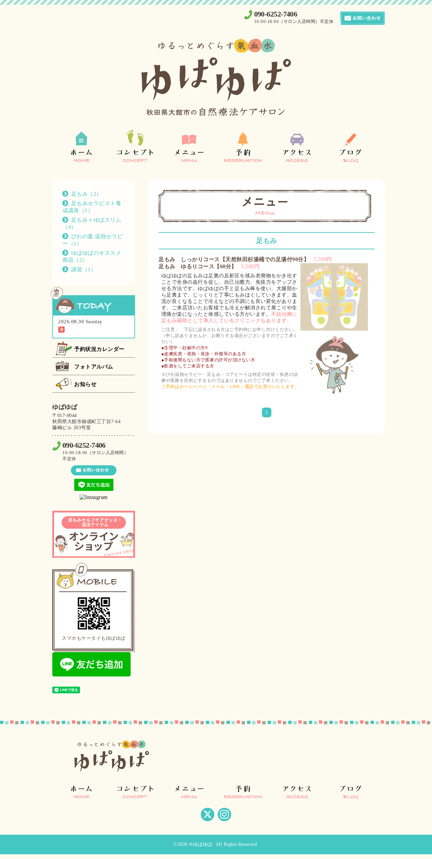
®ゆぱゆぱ (201, 844)
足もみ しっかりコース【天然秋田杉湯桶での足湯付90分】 (234, 259)
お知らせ (85, 384)
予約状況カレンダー (99, 349)
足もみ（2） (86, 194)
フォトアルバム (93, 366)
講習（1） (84, 269)
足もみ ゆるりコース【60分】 (198, 266)
